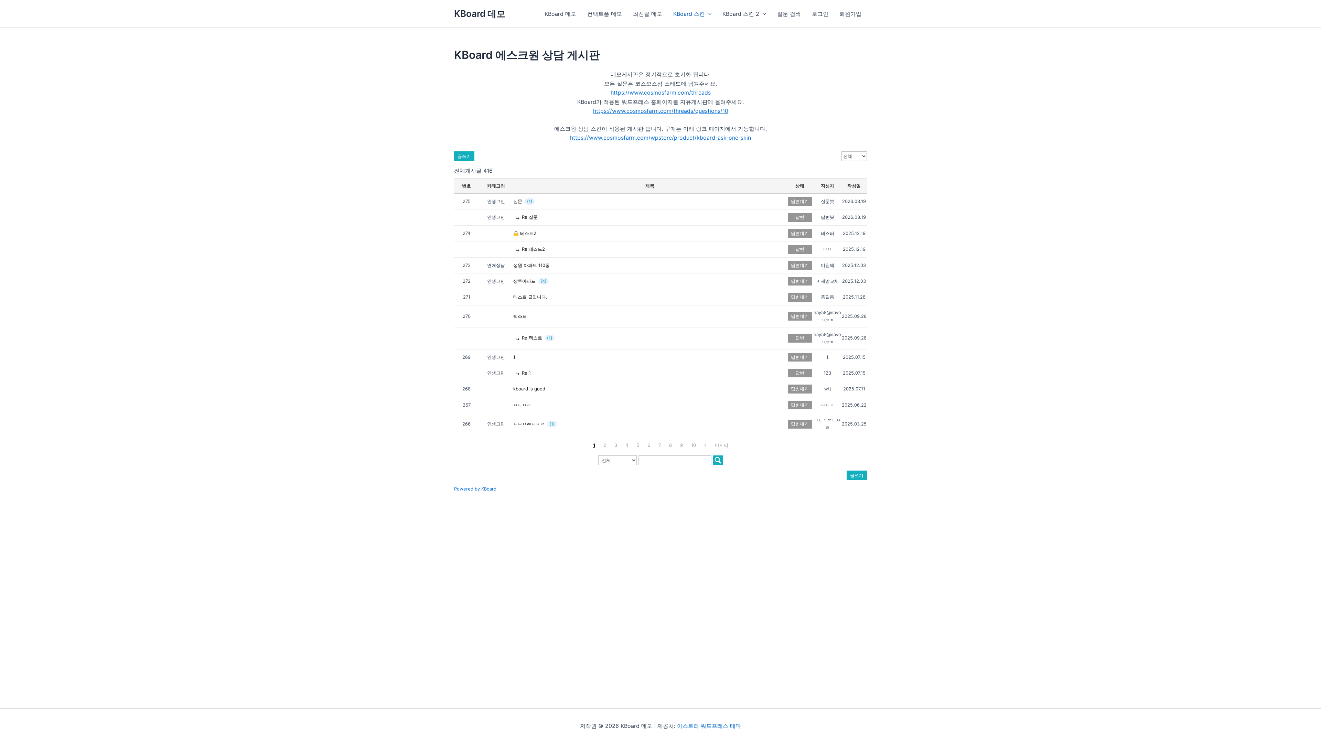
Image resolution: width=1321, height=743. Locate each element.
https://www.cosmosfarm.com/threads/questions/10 (660, 110)
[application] (708, 14)
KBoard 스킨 (689, 13)
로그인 (820, 13)
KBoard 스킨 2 (740, 13)
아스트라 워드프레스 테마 (709, 725)
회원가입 (850, 13)
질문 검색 (789, 13)
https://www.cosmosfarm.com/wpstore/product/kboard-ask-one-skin (660, 137)
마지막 (721, 445)
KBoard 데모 (479, 13)
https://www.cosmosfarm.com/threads (661, 92)
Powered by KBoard (475, 489)
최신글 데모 (647, 13)
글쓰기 (464, 156)
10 (693, 445)
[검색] (718, 460)
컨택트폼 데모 (604, 13)
